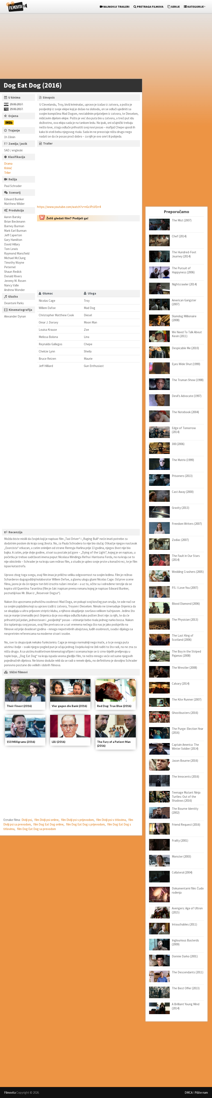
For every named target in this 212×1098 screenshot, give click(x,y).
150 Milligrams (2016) (21, 741)
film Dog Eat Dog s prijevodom (85, 824)
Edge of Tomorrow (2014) (184, 430)
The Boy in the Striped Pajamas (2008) (186, 653)
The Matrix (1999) (183, 460)
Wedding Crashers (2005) (188, 572)
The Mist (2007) (182, 220)
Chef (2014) (179, 236)
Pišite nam (201, 1092)
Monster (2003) (181, 856)
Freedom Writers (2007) (187, 524)
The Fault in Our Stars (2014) (186, 558)
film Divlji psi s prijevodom (77, 820)
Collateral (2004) (182, 872)
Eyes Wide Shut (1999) (186, 364)
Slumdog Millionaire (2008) (184, 318)
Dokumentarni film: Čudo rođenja (188, 890)
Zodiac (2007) (180, 540)
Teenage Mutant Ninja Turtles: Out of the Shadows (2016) (186, 796)
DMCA (189, 1092)
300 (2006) (178, 444)
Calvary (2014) (180, 683)
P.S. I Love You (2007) (185, 588)
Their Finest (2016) (19, 706)
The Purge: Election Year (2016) (187, 731)
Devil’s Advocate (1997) (186, 396)
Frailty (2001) (180, 840)
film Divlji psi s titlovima (111, 820)
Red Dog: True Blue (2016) (114, 706)
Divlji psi (27, 820)
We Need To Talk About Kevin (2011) (187, 334)
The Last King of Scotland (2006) (182, 637)
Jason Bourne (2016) (185, 761)
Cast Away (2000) (183, 492)
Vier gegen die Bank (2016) (69, 706)
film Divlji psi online (46, 820)
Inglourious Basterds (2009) (185, 942)
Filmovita (10, 1092)
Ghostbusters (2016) (185, 713)
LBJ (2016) (58, 741)
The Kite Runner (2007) (186, 699)
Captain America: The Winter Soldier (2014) (185, 747)
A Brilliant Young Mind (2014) (185, 1006)
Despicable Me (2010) (185, 348)
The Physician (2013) (185, 619)
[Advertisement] (104, 47)
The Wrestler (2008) (184, 668)
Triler (7, 173)
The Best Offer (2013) (186, 988)
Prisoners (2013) (182, 476)
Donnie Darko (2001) (185, 956)
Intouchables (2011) (184, 924)
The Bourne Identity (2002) (185, 811)
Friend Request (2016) (186, 825)
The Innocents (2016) (185, 776)
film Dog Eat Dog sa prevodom (36, 829)
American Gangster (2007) (184, 302)
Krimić (8, 168)
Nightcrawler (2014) (184, 284)
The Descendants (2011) (187, 972)
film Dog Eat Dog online (48, 824)
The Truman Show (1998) (188, 380)
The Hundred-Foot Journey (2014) (184, 254)
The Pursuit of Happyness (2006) (183, 270)
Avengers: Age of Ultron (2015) (187, 910)
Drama (8, 163)
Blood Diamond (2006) (186, 604)
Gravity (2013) (180, 508)
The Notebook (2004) (185, 412)
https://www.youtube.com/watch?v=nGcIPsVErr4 (69, 207)
